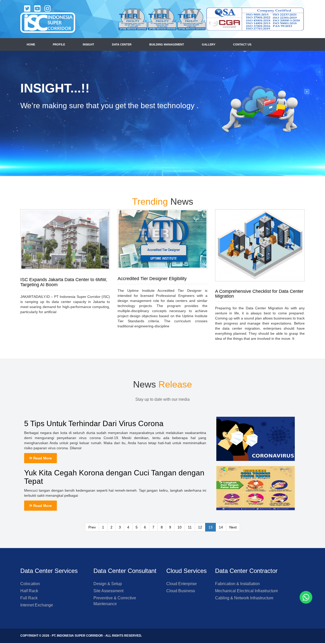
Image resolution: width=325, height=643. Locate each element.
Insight (88, 44)
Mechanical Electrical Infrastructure (246, 591)
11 (190, 527)
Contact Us (242, 44)
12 (200, 527)
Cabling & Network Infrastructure (244, 598)
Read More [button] (42, 458)
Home (31, 44)
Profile (59, 44)
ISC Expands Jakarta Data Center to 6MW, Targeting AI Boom (63, 282)
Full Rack (29, 598)
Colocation (30, 584)
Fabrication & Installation (237, 584)
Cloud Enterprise (181, 584)
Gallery (208, 44)
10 (179, 527)
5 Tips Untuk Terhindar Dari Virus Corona (94, 423)
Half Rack (29, 591)
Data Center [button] (122, 44)
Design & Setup (107, 584)
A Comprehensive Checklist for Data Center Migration (259, 294)
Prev (92, 527)
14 (221, 527)
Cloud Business (180, 591)
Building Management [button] (166, 44)
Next (233, 527)
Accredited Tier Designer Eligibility (152, 278)
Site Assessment (108, 591)
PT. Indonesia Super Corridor (77, 635)
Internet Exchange (36, 605)
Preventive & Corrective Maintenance (114, 601)
